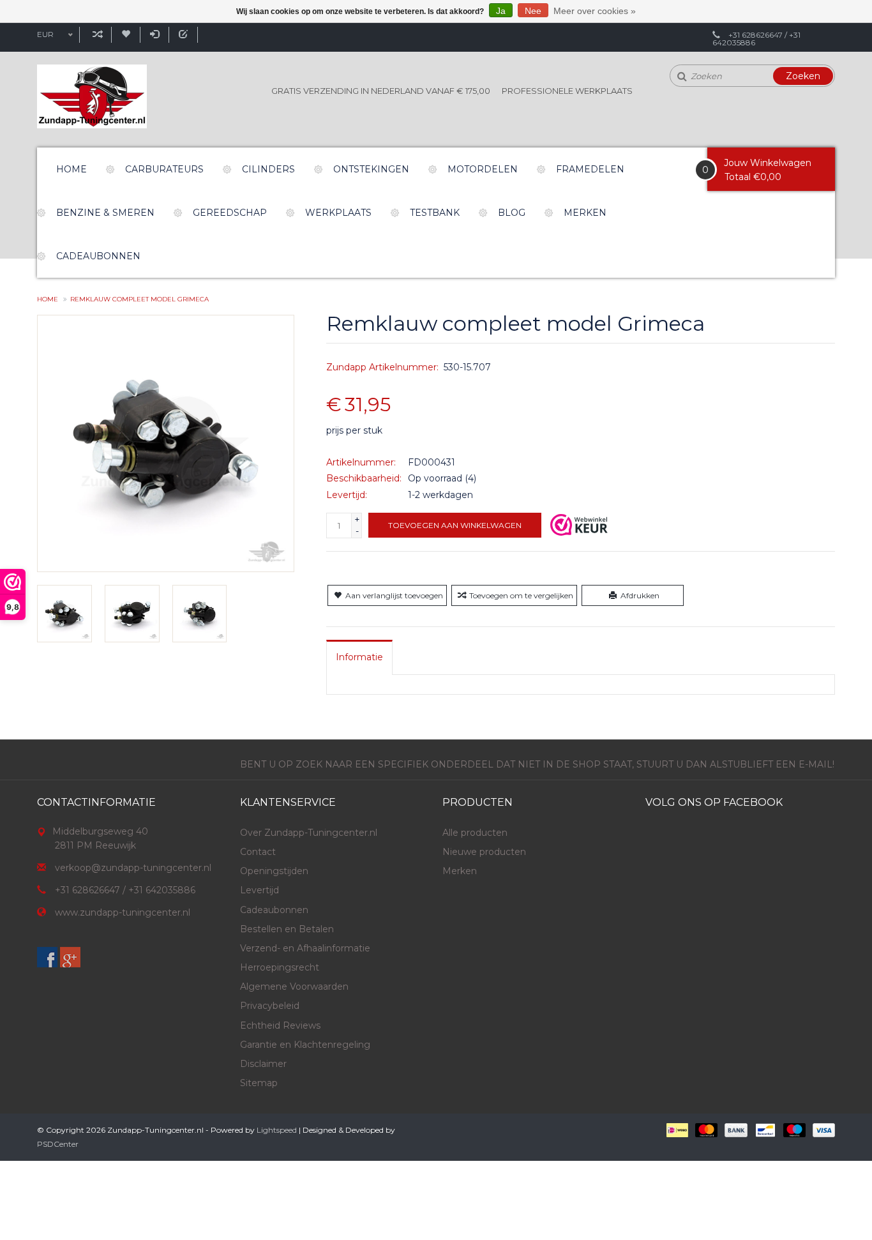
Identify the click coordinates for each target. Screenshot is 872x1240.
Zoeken (803, 76)
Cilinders (268, 169)
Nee (533, 11)
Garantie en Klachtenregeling (305, 1044)
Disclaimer (263, 1064)
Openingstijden (274, 871)
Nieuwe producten (484, 852)
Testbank (435, 212)
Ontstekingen (371, 169)
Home (71, 169)
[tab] (359, 657)
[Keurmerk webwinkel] (579, 525)
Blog (511, 212)
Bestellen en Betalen (287, 929)
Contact (258, 852)
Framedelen (590, 169)
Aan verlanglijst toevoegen (394, 595)
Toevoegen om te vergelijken (521, 595)
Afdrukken (639, 595)
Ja (501, 11)
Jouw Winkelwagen (767, 163)
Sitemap (259, 1083)
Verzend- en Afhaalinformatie (305, 948)
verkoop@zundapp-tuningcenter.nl (133, 867)
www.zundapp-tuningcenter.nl (122, 912)
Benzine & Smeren (105, 212)
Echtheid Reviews (280, 1025)
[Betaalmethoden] (676, 1129)
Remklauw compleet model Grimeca (139, 299)
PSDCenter (58, 1144)
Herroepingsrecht (279, 967)
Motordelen (482, 169)
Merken (585, 212)
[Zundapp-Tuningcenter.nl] (92, 96)
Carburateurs (164, 169)
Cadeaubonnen (98, 256)
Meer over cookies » (594, 11)
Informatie (359, 657)
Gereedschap (230, 212)
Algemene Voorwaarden (294, 986)
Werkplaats (338, 212)
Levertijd (259, 890)
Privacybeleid (269, 1005)
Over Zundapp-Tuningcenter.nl (308, 832)
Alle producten (474, 832)
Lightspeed (277, 1130)
